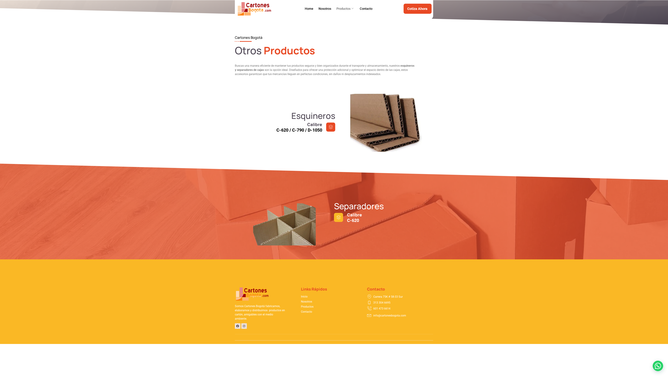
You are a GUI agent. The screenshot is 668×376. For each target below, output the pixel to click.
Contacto (366, 8)
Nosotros (325, 8)
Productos (343, 8)
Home (309, 8)
